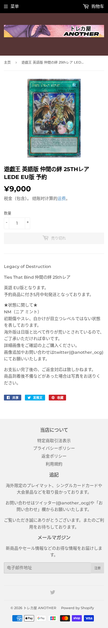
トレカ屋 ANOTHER (39, 608)
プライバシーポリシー (54, 448)
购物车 (97, 6)
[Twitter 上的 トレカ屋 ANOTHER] (52, 592)
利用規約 (54, 464)
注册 (97, 568)
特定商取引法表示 (54, 440)
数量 (7, 213)
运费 (61, 198)
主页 (7, 62)
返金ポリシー (54, 456)
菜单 (14, 6)
